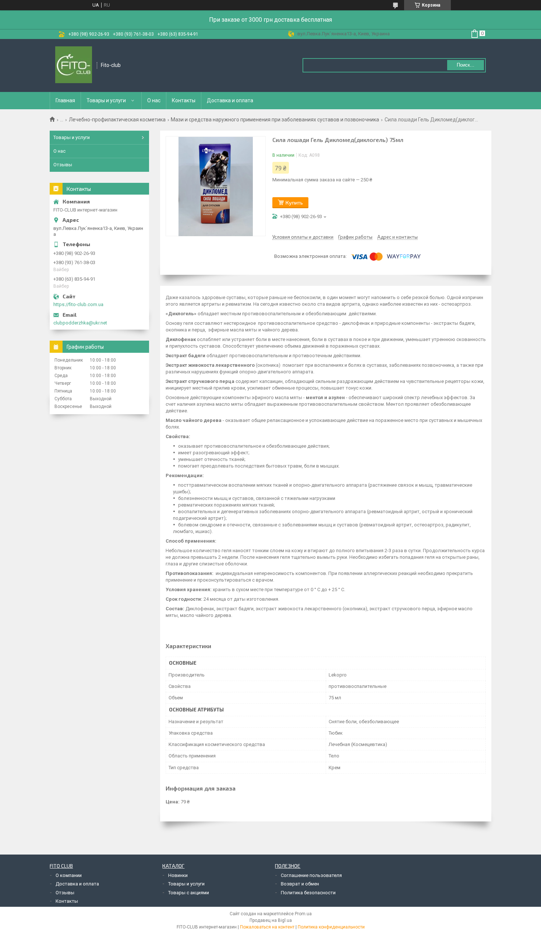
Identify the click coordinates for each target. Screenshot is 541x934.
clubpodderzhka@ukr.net (80, 323)
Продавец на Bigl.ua (271, 920)
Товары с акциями (188, 892)
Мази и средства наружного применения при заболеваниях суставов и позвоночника (275, 119)
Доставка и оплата (230, 100)
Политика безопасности (308, 892)
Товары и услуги (106, 100)
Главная (65, 100)
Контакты (183, 100)
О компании (69, 875)
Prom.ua (303, 913)
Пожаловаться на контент (267, 927)
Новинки (178, 875)
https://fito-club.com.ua (78, 304)
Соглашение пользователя (311, 875)
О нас (153, 100)
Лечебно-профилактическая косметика (117, 119)
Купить (294, 202)
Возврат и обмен (300, 884)
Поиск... (465, 65)
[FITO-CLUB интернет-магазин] (73, 65)
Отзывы (62, 164)
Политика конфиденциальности (331, 927)
